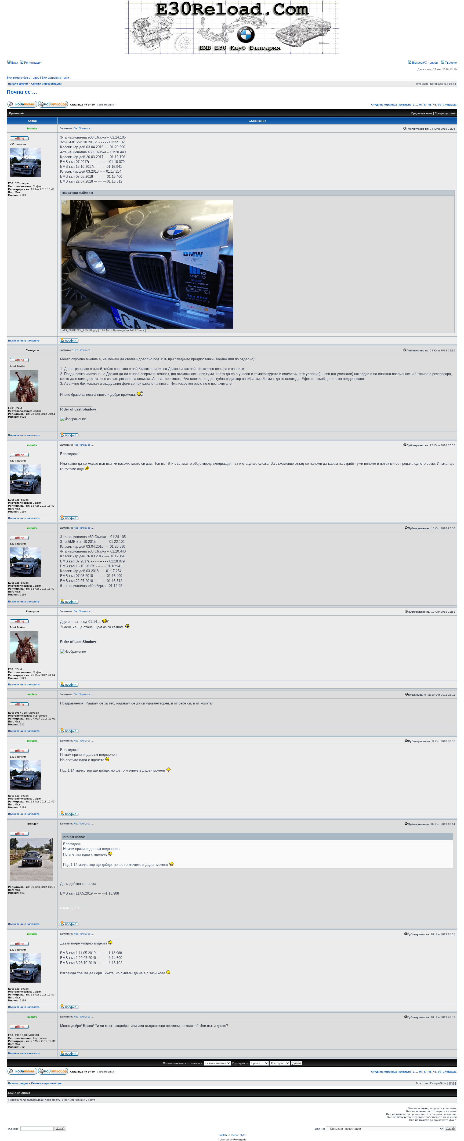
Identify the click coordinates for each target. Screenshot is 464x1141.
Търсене (450, 62)
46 (420, 104)
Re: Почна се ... (84, 128)
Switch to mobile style (232, 1134)
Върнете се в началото (23, 340)
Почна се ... (22, 92)
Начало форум (18, 83)
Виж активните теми (55, 77)
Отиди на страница (384, 104)
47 (425, 104)
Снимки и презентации (46, 83)
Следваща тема (445, 113)
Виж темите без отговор (23, 77)
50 (439, 104)
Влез (14, 62)
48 (430, 104)
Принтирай (16, 113)
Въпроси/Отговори (424, 62)
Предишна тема (421, 113)
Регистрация (32, 62)
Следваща (449, 104)
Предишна (404, 104)
